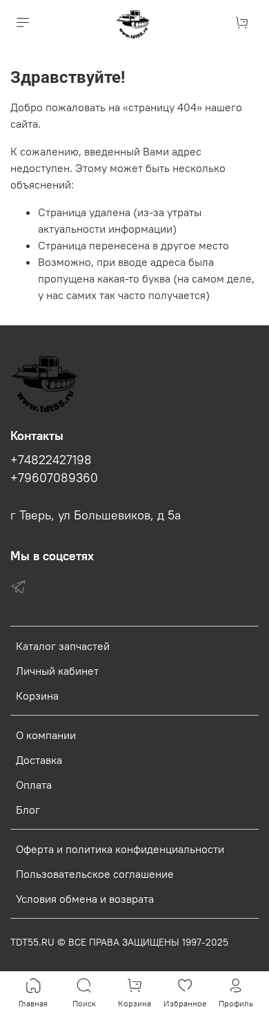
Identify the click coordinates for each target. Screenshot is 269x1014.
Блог (28, 809)
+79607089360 (54, 478)
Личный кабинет (57, 671)
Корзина (37, 695)
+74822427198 (51, 460)
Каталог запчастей (63, 646)
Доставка (39, 760)
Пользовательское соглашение (95, 874)
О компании (46, 735)
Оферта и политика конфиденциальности (120, 849)
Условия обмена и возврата (85, 899)
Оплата (34, 785)
